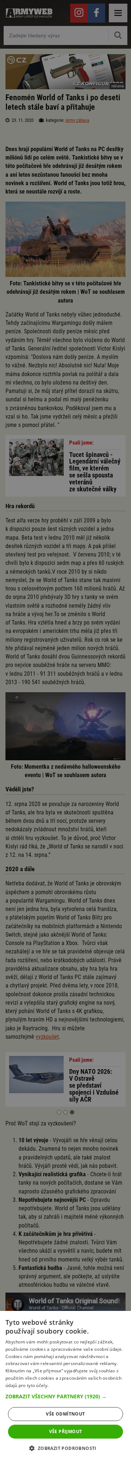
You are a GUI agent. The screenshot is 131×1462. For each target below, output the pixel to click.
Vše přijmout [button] (65, 1431)
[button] (65, 1396)
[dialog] (65, 1386)
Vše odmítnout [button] (65, 1414)
